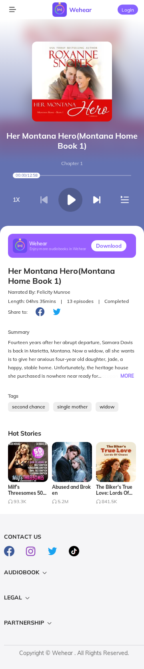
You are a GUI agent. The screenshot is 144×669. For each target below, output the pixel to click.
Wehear (80, 10)
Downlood (109, 246)
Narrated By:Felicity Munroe (39, 292)
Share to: (18, 312)
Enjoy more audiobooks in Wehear (58, 248)
